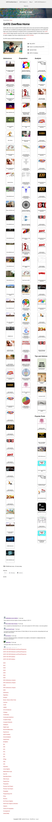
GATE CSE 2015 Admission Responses (10, 490)
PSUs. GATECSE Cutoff (10, 112)
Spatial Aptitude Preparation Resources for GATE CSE (26, 351)
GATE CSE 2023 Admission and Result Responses (14, 654)
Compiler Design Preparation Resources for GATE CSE (26, 169)
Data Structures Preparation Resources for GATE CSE (26, 197)
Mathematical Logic (7, 771)
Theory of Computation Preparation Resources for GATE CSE (26, 379)
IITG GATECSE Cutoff (10, 252)
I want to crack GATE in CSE (42, 471)
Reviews (5, 798)
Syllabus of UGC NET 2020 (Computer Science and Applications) (10, 85)
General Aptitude (7, 737)
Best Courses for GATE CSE (26, 127)
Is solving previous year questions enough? (42, 485)
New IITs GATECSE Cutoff (10, 127)
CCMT (4, 704)
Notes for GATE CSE (26, 294)
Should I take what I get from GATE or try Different (10, 99)
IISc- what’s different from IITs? (10, 322)
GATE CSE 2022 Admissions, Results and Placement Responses (10, 365)
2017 (4, 665)
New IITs (5, 774)
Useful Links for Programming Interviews (42, 526)
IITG (4, 751)
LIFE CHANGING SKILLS (42, 498)
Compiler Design (7, 719)
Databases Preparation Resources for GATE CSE (26, 211)
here (25, 38)
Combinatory (6, 714)
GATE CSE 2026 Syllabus (9, 656)
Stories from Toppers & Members (10, 803)
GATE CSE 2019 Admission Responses (10, 434)
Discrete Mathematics (8, 729)
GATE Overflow (30, 35)
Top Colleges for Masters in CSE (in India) (10, 71)
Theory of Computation (8, 808)
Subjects (5, 806)
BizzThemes (26, 819)
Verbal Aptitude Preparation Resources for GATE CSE (26, 407)
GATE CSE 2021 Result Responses (10, 378)
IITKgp (4, 759)
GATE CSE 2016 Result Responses (42, 281)
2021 (4, 675)
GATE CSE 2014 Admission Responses (10, 504)
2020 (4, 672)
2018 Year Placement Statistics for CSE (41, 350)
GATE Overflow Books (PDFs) (26, 267)
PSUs (4, 796)
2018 (4, 667)
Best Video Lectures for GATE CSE (26, 141)
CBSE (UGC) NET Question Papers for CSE (42, 429)
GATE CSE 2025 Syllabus (9, 659)
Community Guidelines (8, 717)
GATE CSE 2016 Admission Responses (10, 476)
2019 (4, 670)
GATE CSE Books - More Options (26, 239)
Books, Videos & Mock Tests (9, 699)
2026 (4, 690)
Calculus (5, 702)
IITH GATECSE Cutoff (10, 238)
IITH (4, 754)
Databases (5, 724)
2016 (4, 662)
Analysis (5, 697)
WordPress (32, 819)
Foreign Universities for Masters (10, 518)
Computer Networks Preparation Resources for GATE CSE (26, 183)
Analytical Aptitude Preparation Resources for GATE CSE (26, 85)
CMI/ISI (5, 707)
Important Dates (10, 182)
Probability (5, 791)
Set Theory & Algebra (8, 801)
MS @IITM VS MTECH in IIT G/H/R (10, 155)
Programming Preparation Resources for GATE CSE (26, 337)
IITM (4, 761)
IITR (4, 764)
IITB (4, 746)
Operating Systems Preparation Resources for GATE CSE (26, 323)
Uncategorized (6, 811)
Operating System (7, 776)
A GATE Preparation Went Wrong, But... (41, 368)
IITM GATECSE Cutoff (10, 196)
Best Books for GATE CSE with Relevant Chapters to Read (26, 113)
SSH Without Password (42, 512)
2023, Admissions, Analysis (9, 680)
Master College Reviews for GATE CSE (10, 169)
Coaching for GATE (42, 396)
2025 (4, 685)
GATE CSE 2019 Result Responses (42, 183)
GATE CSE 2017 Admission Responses (10, 462)
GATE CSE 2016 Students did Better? (41, 267)
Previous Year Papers (8, 786)
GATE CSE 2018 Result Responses (42, 211)
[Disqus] (26, 599)
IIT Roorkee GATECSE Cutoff (10, 295)
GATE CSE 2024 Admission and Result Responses (14, 651)
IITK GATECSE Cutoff (10, 224)
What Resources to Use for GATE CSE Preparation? (42, 541)
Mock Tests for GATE (26, 280)
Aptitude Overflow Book (26, 98)
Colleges (5, 712)
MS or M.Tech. (10, 140)
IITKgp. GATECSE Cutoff (10, 210)
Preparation (5, 783)
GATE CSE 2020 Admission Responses (10, 420)
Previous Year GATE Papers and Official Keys (42, 71)
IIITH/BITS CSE (10, 336)
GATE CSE (26, 12)
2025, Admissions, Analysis (9, 687)
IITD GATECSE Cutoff (10, 266)
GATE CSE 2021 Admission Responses (10, 392)
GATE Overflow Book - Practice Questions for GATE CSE (26, 253)
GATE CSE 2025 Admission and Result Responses (14, 649)
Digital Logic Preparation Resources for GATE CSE (26, 225)
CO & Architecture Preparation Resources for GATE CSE (26, 155)
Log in (37, 819)
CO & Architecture (7, 709)
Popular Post (6, 781)
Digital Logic (6, 727)
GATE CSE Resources (41, 456)
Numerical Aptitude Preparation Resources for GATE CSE (26, 309)
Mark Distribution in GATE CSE (41, 85)
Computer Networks (7, 722)
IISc (4, 744)
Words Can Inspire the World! (41, 410)
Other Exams (6, 778)
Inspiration (5, 766)
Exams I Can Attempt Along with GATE (41, 443)
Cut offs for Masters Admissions (10, 532)
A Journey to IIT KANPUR (41, 382)
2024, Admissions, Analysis (9, 682)
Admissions (5, 692)
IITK (4, 756)
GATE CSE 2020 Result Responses (10, 406)
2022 (4, 677)
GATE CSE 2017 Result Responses (42, 239)
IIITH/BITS (5, 741)
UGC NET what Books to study (26, 392)
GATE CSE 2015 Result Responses (42, 308)
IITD (4, 749)
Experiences (6, 732)
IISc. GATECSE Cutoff (10, 308)
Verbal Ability (6, 813)
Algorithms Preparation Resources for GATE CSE (26, 71)
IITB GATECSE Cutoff (10, 280)
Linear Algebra (6, 769)
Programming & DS (7, 793)
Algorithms (5, 695)
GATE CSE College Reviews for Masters (10, 350)
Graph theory (6, 739)
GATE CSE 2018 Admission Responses (10, 448)
